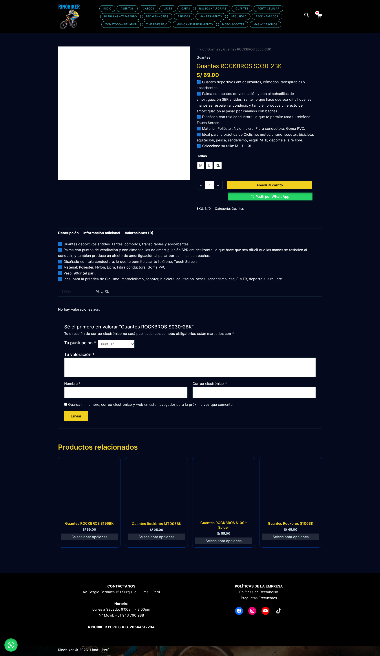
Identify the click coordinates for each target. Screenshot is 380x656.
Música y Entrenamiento (195, 24)
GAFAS (185, 8)
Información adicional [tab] (101, 233)
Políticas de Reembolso (258, 592)
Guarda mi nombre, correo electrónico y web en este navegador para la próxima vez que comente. (150, 404)
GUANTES (242, 8)
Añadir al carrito (269, 185)
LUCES (167, 8)
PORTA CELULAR (268, 8)
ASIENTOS (127, 8)
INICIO (107, 8)
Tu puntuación (80, 342)
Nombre (72, 383)
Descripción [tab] (68, 233)
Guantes (213, 49)
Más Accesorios (265, 24)
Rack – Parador (267, 16)
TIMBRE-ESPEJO (156, 24)
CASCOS (148, 8)
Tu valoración (79, 354)
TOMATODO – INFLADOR (121, 24)
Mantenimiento (210, 16)
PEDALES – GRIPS (157, 16)
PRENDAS (184, 16)
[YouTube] (265, 611)
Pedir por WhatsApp (272, 196)
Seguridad (239, 16)
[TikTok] (279, 611)
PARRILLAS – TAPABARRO (120, 16)
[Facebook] (239, 611)
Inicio (201, 49)
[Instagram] (252, 611)
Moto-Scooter (233, 24)
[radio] (200, 165)
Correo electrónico (209, 383)
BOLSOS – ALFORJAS (212, 8)
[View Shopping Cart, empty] (319, 16)
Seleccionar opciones (89, 537)
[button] (307, 15)
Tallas (202, 156)
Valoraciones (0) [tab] (139, 233)
